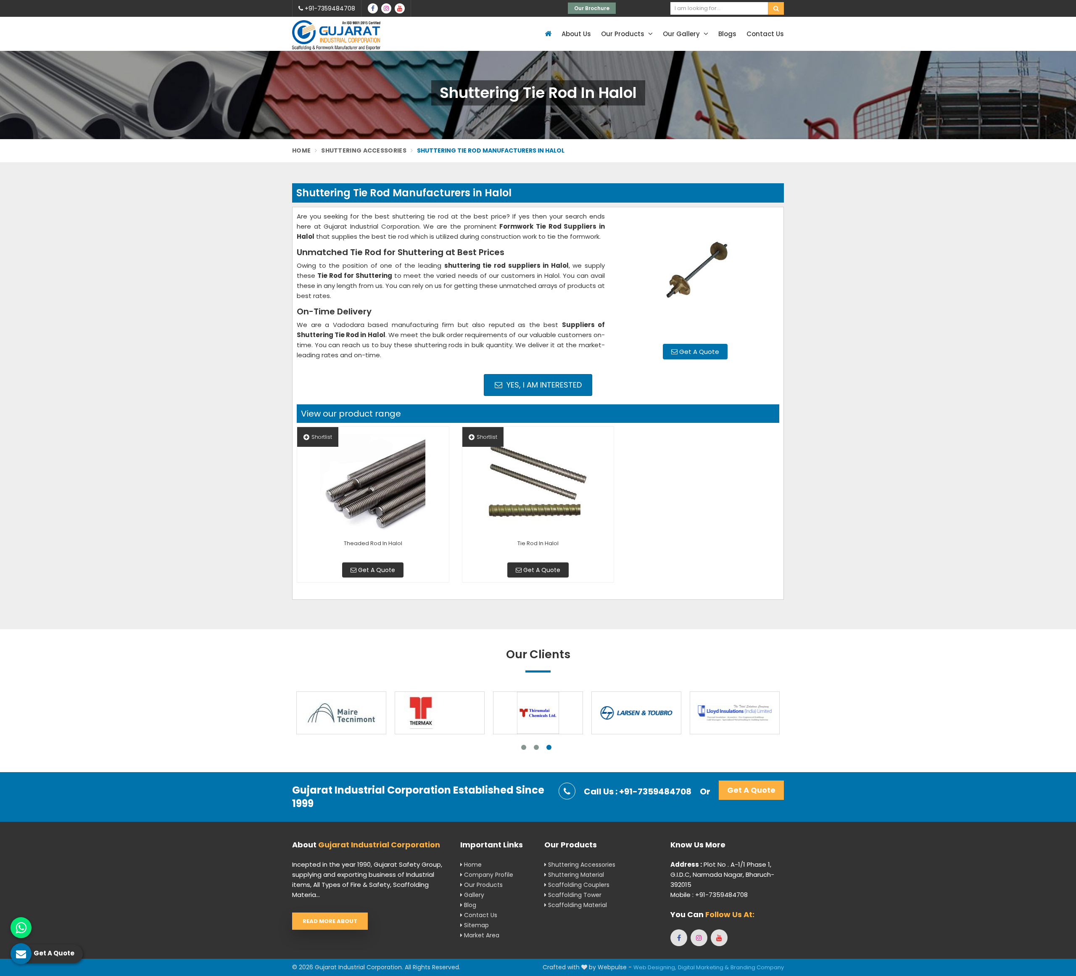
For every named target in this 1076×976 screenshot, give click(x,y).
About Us (576, 33)
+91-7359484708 (329, 8)
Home (301, 150)
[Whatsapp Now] (21, 927)
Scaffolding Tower (573, 895)
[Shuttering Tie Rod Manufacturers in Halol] (695, 274)
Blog (469, 905)
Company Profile (487, 874)
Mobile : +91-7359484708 (709, 894)
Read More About (330, 921)
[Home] (547, 34)
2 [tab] (536, 747)
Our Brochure (591, 8)
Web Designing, (654, 967)
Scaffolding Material (576, 905)
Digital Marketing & (703, 967)
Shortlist (321, 437)
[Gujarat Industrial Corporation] (336, 35)
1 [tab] (523, 747)
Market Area (480, 935)
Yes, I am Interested (543, 385)
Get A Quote (698, 351)
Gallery (473, 895)
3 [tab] (548, 747)
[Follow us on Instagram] (386, 8)
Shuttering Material (575, 874)
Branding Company (757, 967)
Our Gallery (682, 33)
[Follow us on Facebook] (373, 8)
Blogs (727, 33)
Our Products (623, 33)
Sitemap (475, 925)
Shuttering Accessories (363, 150)
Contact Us (765, 33)
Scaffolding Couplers (577, 885)
